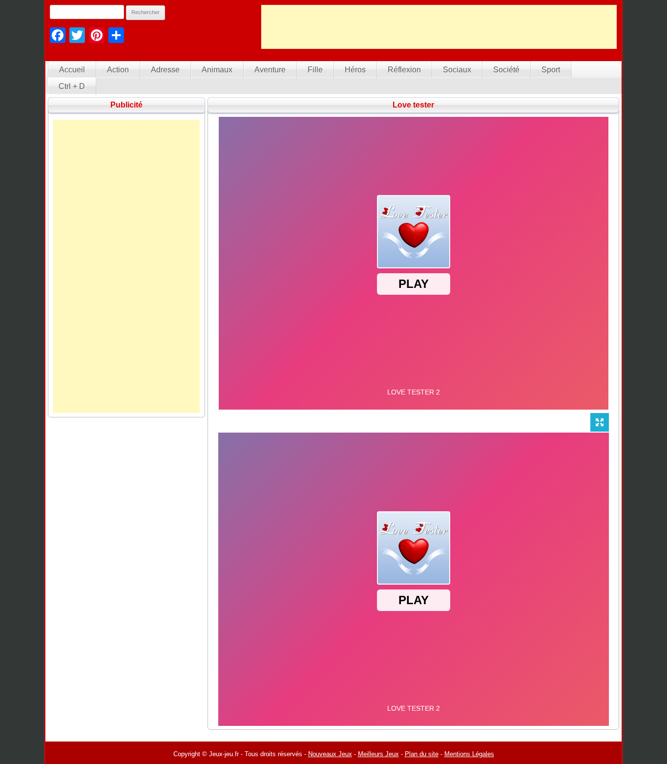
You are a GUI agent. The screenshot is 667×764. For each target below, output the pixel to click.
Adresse (165, 69)
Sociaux (457, 69)
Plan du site (421, 754)
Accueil (72, 69)
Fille (315, 69)
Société (506, 69)
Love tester (413, 105)
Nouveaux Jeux (330, 754)
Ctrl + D (72, 86)
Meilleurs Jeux (378, 754)
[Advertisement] (439, 27)
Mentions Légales (469, 754)
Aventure (270, 69)
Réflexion (404, 69)
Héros (355, 69)
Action (118, 69)
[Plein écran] (599, 422)
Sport (551, 69)
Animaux (217, 69)
